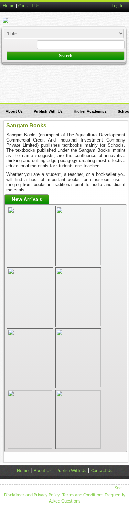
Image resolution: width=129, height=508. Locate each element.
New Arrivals (27, 199)
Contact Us (28, 6)
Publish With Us (48, 111)
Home (8, 6)
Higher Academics (90, 111)
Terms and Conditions (82, 495)
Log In (117, 6)
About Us (14, 111)
